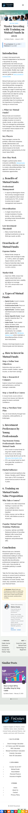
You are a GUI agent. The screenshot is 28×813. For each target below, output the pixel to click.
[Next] (23, 682)
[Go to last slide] (4, 682)
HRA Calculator (15, 748)
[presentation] (14, 675)
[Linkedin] (24, 809)
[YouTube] (21, 809)
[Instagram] (18, 809)
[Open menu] (23, 5)
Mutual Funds (14, 23)
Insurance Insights (15, 776)
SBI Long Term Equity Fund (13, 458)
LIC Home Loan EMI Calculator (15, 746)
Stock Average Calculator (15, 743)
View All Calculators (15, 755)
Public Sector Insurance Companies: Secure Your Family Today (6, 646)
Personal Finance (15, 774)
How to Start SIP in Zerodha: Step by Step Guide (12, 688)
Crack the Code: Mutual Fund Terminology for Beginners (21, 645)
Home (15, 787)
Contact (19, 629)
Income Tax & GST (15, 767)
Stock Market (15, 771)
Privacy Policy (15, 795)
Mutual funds (21, 163)
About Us (15, 790)
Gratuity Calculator (15, 753)
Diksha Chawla (10, 39)
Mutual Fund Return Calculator (15, 751)
